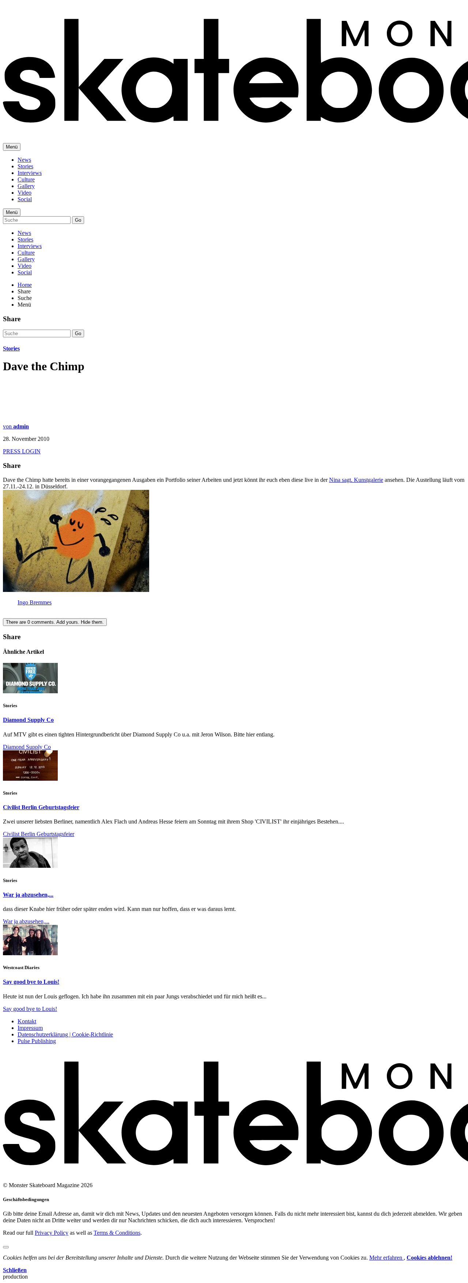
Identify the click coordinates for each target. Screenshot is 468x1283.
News (24, 160)
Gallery (26, 186)
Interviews (30, 173)
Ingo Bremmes (35, 602)
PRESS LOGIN (22, 451)
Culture (26, 179)
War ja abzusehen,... (28, 895)
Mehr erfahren (386, 1257)
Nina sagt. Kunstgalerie (356, 480)
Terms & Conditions (117, 1233)
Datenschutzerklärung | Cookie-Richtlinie (65, 1034)
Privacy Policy (51, 1233)
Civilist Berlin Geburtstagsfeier (41, 807)
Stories (25, 166)
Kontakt (27, 1021)
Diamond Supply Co (28, 720)
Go (78, 220)
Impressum (30, 1028)
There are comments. (55, 622)
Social (25, 199)
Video (24, 193)
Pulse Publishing (37, 1041)
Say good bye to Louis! (31, 982)
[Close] (6, 1247)
